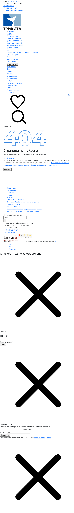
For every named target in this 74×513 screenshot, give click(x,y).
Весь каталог (11, 61)
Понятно (7, 169)
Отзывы (10, 197)
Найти (3, 345)
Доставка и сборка (14, 206)
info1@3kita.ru (8, 6)
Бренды (9, 195)
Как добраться (12, 190)
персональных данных (42, 438)
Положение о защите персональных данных (23, 211)
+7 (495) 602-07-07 (10, 8)
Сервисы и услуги (13, 204)
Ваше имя (27, 429)
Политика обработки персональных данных (23, 202)
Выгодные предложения (16, 200)
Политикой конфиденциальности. (44, 165)
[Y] (4, 220)
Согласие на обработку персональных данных (24, 209)
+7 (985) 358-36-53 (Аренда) (13, 10)
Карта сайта (59, 242)
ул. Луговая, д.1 (14, 1)
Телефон (3, 432)
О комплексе (12, 64)
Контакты (10, 193)
